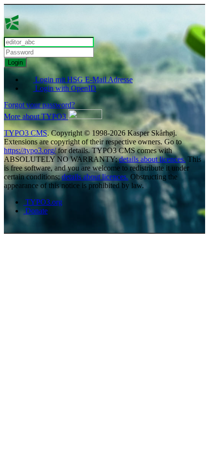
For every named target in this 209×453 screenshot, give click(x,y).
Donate (35, 211)
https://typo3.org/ (30, 150)
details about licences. (152, 159)
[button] (53, 116)
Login (15, 62)
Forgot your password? (39, 105)
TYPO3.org (42, 202)
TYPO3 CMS (25, 133)
